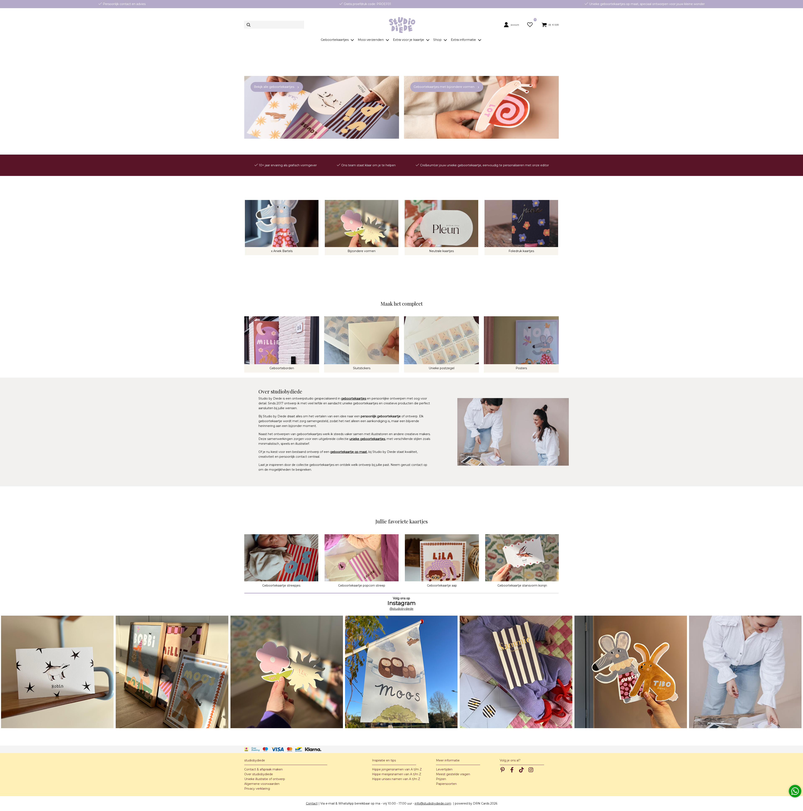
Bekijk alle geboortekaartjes (274, 87)
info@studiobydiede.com (433, 803)
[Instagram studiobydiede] (57, 672)
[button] (513, 24)
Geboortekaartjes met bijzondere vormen (444, 87)
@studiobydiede (401, 609)
